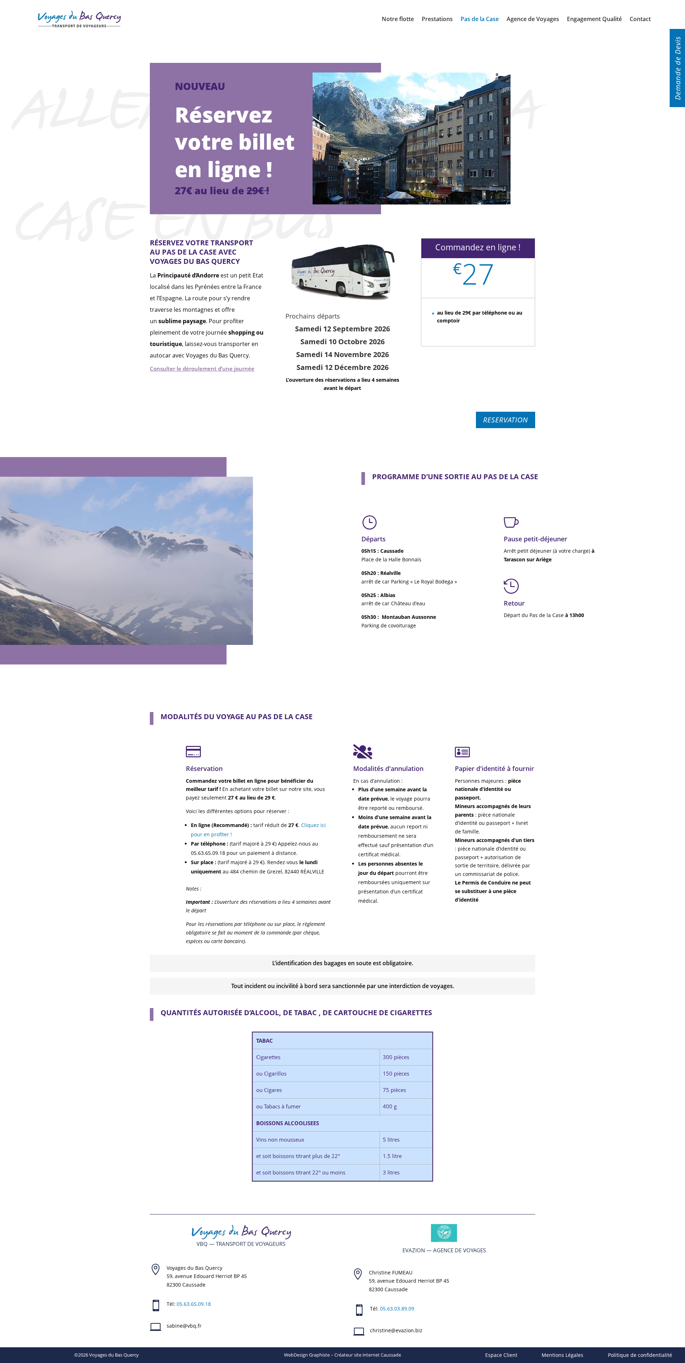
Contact (640, 19)
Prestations (437, 19)
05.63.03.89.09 (397, 1308)
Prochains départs (312, 316)
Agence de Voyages (533, 19)
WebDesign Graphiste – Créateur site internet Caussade (342, 1355)
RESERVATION (505, 420)
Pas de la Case (480, 19)
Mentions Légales (562, 1355)
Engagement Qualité (594, 19)
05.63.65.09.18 (194, 1304)
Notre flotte (398, 19)
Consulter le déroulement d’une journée (202, 368)
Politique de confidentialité (640, 1355)
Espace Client (501, 1355)
